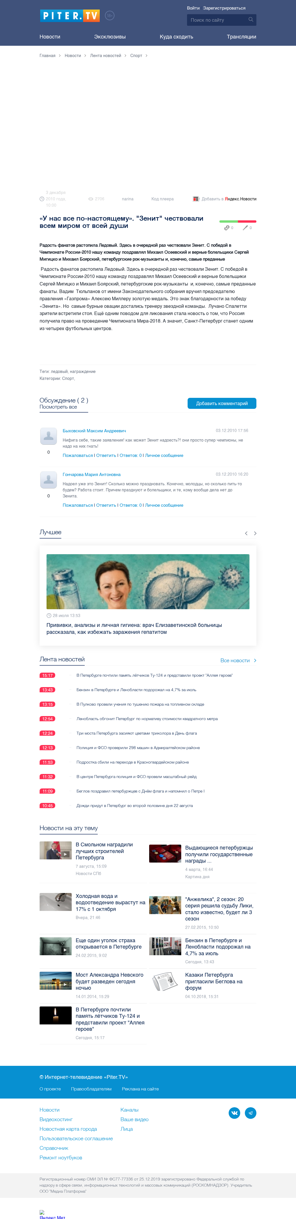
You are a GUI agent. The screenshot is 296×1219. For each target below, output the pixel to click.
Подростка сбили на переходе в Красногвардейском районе (133, 755)
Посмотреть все (58, 407)
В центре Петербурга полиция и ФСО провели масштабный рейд (137, 769)
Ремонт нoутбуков (61, 1158)
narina (128, 199)
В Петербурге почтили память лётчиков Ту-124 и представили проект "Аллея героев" (155, 668)
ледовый (59, 371)
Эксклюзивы (110, 37)
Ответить (106, 455)
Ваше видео (135, 1120)
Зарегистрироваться (224, 8)
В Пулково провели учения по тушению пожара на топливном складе (140, 697)
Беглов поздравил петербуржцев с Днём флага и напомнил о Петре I (141, 784)
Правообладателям (91, 1088)
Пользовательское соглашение (76, 1139)
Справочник (54, 1148)
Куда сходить (176, 37)
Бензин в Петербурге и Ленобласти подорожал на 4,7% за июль (136, 682)
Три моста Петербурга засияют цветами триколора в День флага (137, 726)
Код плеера (162, 199)
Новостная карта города (68, 1129)
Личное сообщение (164, 455)
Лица (127, 1129)
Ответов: (131, 455)
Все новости (235, 653)
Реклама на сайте (140, 1088)
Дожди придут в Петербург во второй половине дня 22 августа (135, 798)
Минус (54, 452)
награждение (83, 371)
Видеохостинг (56, 1120)
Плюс (43, 452)
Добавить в (229, 199)
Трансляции (241, 37)
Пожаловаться (78, 455)
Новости (50, 37)
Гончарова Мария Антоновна (92, 474)
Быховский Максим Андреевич (94, 430)
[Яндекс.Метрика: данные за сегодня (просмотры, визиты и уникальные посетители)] (52, 1214)
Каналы (129, 1110)
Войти (193, 8)
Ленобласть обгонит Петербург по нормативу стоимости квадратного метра (147, 711)
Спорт (68, 378)
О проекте (50, 1088)
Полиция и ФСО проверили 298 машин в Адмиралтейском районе (138, 740)
